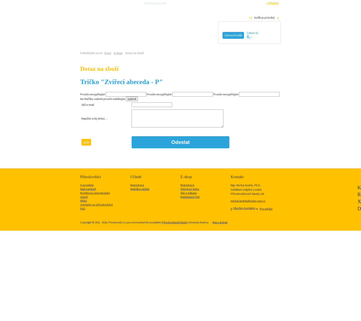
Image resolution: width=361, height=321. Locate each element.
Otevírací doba (189, 189)
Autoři (84, 197)
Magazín (149, 34)
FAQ (82, 208)
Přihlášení (273, 3)
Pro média (238, 3)
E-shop (118, 53)
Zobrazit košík (233, 35)
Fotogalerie (206, 34)
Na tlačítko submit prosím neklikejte (102, 99)
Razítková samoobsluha (215, 3)
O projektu (87, 185)
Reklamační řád (190, 197)
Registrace (258, 3)
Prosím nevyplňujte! (92, 94)
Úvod (107, 53)
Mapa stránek (220, 222)
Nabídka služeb (139, 189)
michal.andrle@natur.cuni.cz (248, 201)
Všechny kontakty (244, 208)
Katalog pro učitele (155, 3)
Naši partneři (88, 189)
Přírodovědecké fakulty (175, 222)
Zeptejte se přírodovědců (185, 3)
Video (175, 34)
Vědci (83, 201)
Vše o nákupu (188, 193)
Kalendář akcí (115, 34)
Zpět (86, 142)
